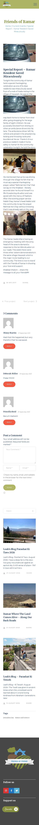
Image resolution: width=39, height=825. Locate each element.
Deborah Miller (10, 373)
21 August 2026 (13, 627)
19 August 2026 (13, 703)
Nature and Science (22, 718)
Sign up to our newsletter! (15, 497)
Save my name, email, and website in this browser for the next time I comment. (19, 477)
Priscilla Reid (9, 411)
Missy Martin (9, 333)
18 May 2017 (11, 282)
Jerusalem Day (8, 718)
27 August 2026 (13, 573)
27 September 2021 (24, 333)
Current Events (19, 26)
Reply (9, 346)
